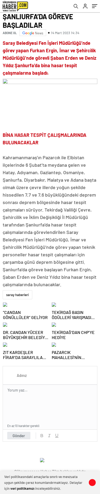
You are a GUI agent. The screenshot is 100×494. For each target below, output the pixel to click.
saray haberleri (17, 295)
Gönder (19, 435)
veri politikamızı (22, 488)
